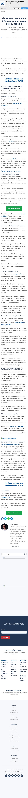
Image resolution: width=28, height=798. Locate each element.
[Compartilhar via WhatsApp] (8, 518)
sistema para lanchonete (17, 426)
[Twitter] (12, 775)
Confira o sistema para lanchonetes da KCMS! (14, 80)
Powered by (2, 8)
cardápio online (17, 274)
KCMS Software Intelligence (10, 444)
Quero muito (24, 8)
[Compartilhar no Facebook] (2, 518)
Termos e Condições (9, 771)
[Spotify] (22, 775)
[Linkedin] (15, 775)
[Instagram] (6, 775)
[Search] (24, 554)
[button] (14, 758)
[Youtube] (18, 775)
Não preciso (16, 8)
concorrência (12, 159)
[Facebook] (9, 775)
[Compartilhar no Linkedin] (11, 518)
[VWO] (6, 8)
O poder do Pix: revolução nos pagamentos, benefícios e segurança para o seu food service (24, 671)
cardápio (11, 141)
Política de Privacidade (18, 771)
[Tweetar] (5, 518)
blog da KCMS (6, 497)
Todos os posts (15, 546)
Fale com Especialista (14, 208)
